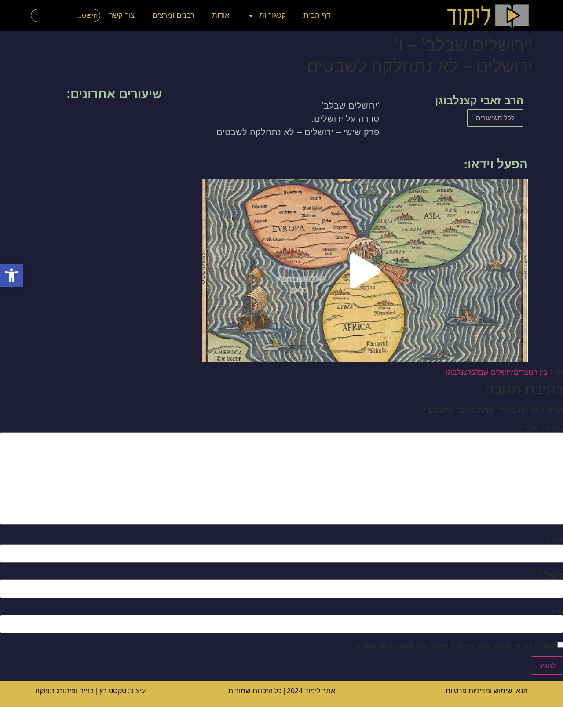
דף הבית (316, 15)
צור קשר (122, 15)
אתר (556, 610)
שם (555, 539)
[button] (11, 275)
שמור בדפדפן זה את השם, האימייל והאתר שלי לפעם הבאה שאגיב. (455, 645)
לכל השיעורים (495, 118)
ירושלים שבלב (492, 372)
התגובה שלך (541, 427)
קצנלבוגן (458, 372)
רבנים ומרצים (173, 15)
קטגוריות (272, 15)
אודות (221, 15)
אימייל (551, 575)
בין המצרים (531, 372)
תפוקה (45, 691)
